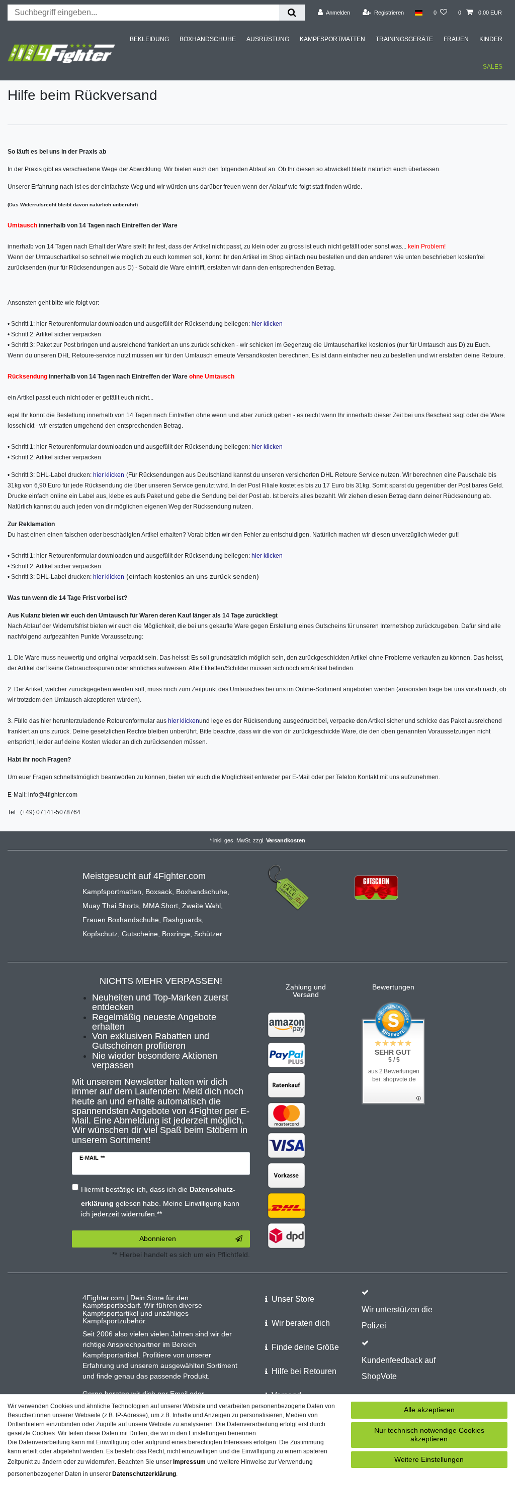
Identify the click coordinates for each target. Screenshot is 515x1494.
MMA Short (160, 906)
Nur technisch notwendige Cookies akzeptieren (429, 1434)
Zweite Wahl (201, 906)
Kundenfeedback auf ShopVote (399, 1368)
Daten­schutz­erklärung (144, 1473)
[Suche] (292, 13)
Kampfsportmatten (111, 892)
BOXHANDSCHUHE (208, 39)
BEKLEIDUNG (149, 39)
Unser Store (293, 1299)
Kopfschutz (100, 934)
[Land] (418, 12)
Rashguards (182, 920)
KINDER (490, 39)
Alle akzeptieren (429, 1410)
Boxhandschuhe (201, 892)
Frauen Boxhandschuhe (120, 920)
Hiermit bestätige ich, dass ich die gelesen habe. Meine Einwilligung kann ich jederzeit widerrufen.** (160, 1201)
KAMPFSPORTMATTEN (332, 39)
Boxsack (158, 892)
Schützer (208, 934)
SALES (492, 66)
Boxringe (176, 934)
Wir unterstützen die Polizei (397, 1317)
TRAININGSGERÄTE (404, 39)
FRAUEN (456, 39)
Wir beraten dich (301, 1323)
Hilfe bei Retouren (304, 1371)
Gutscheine (140, 934)
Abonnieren (157, 1238)
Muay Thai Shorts (110, 906)
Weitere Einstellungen (429, 1459)
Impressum (189, 1461)
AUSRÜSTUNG (267, 39)
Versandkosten (285, 840)
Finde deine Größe (305, 1347)
